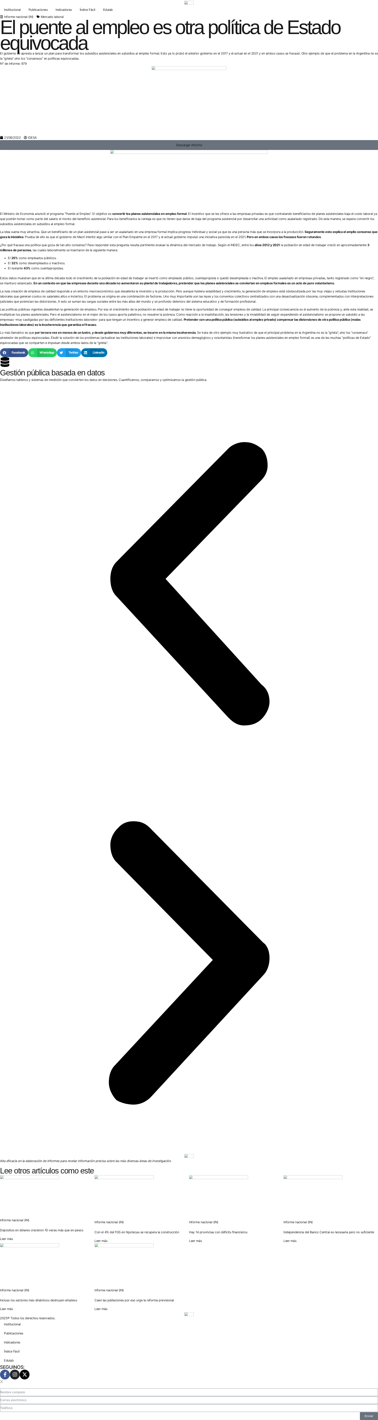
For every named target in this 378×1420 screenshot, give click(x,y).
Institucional (12, 10)
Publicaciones (38, 10)
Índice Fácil (87, 10)
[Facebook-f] (5, 1374)
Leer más (6, 1239)
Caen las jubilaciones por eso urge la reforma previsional (134, 1300)
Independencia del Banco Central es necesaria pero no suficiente (329, 1232)
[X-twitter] (25, 1374)
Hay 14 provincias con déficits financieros (218, 1232)
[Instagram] (15, 1374)
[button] (14, 352)
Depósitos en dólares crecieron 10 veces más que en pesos (41, 1230)
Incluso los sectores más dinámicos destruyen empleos (38, 1300)
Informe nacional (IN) (18, 17)
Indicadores (64, 10)
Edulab (108, 10)
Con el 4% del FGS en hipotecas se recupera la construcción (136, 1232)
